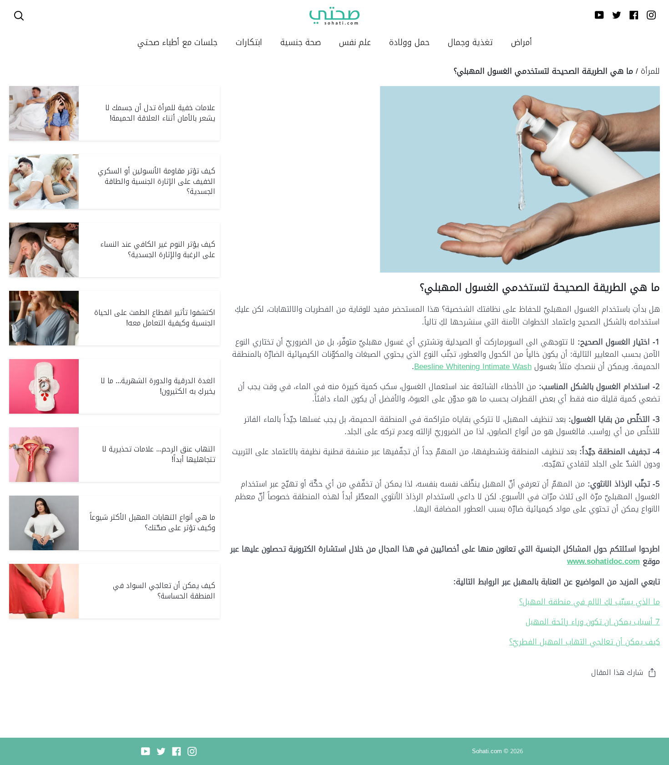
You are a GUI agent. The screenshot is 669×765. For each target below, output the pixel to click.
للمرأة (650, 71)
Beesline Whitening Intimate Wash (473, 366)
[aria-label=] (19, 15)
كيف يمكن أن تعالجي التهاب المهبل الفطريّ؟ (584, 641)
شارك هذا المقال (617, 672)
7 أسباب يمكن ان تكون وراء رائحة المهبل (593, 621)
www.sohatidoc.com (603, 561)
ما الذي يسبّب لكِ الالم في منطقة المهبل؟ (589, 601)
